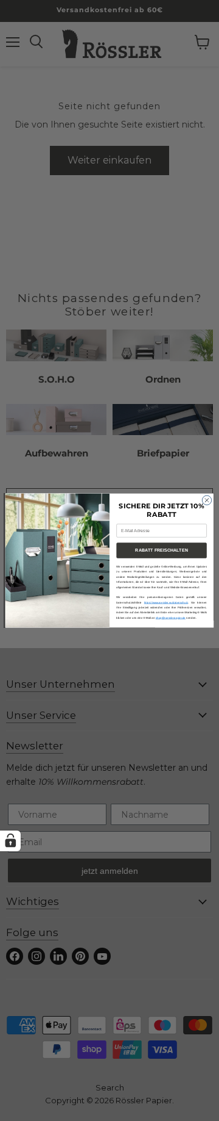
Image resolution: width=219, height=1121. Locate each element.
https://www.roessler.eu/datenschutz (166, 602)
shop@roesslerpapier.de (171, 617)
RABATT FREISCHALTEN (161, 550)
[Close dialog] (206, 500)
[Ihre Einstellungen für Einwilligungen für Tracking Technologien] (10, 841)
